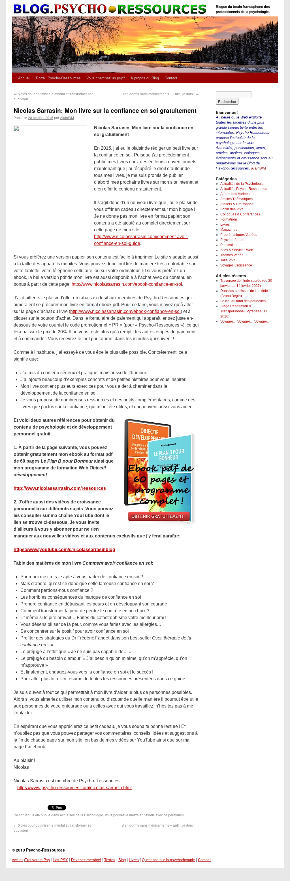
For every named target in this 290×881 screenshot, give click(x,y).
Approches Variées (235, 194)
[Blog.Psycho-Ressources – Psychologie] (111, 9)
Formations (229, 219)
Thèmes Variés (231, 255)
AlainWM (67, 117)
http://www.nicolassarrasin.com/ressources (60, 488)
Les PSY (60, 860)
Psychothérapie (232, 240)
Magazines (228, 230)
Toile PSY (227, 260)
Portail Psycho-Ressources (58, 78)
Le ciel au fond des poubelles (243, 301)
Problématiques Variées (238, 235)
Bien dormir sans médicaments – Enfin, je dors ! (160, 93)
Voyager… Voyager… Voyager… (245, 321)
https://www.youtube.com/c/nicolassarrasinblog (64, 549)
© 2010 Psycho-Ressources (38, 850)
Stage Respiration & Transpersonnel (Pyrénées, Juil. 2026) (244, 311)
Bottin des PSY (231, 209)
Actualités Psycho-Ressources (243, 189)
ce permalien (174, 814)
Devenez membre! (86, 860)
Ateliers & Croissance (236, 204)
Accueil (24, 78)
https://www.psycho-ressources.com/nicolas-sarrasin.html (74, 787)
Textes (109, 860)
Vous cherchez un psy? (105, 78)
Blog (122, 860)
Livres (225, 224)
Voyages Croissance (236, 265)
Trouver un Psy (37, 860)
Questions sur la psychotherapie (168, 860)
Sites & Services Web (236, 250)
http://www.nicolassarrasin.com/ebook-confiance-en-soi (127, 284)
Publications (229, 245)
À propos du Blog (145, 78)
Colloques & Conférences (240, 214)
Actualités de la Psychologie (81, 814)
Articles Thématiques (236, 199)
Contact (171, 78)
